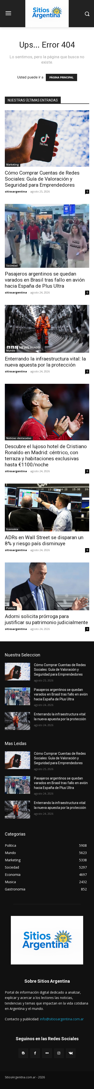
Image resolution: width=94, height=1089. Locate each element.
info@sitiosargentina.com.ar (62, 1019)
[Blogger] (23, 1053)
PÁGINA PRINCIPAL (61, 77)
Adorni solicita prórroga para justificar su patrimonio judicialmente (46, 619)
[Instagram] (59, 1053)
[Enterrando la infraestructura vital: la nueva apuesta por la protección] (47, 329)
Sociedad (12, 265)
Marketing (12, 164)
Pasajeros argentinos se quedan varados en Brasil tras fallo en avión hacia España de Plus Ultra (45, 280)
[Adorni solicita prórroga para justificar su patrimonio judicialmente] (47, 586)
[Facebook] (35, 1053)
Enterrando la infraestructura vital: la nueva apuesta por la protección (45, 362)
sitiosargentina (16, 191)
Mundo (10, 350)
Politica (10, 608)
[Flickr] (47, 1053)
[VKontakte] (70, 1053)
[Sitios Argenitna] (47, 940)
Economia (12, 529)
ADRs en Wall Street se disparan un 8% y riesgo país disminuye (44, 540)
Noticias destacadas (18, 438)
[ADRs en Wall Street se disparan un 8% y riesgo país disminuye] (47, 507)
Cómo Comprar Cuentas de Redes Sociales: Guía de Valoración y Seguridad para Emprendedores (42, 179)
